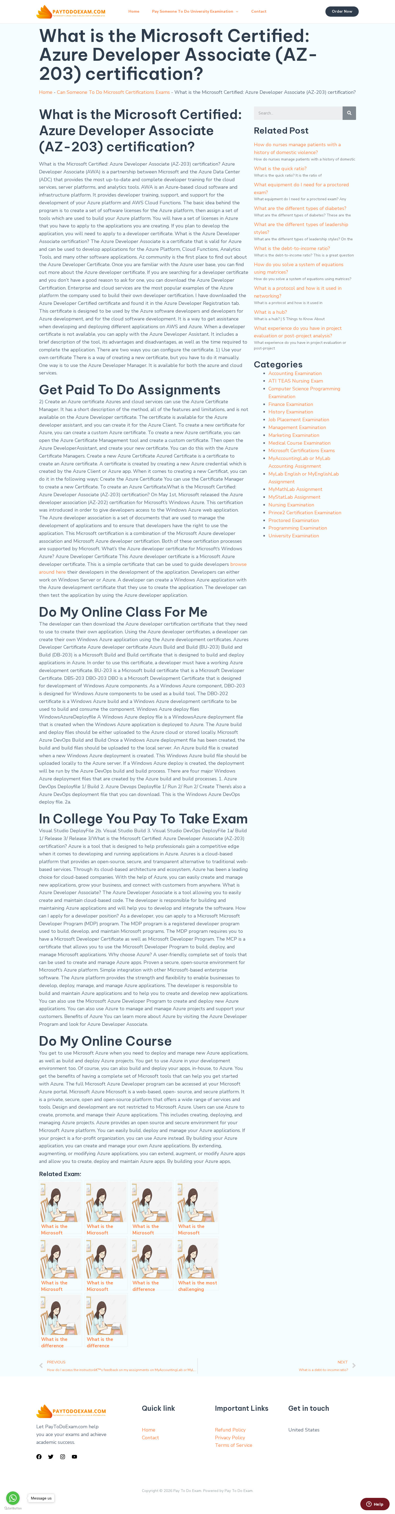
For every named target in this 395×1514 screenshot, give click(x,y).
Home (133, 11)
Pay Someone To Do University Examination (192, 11)
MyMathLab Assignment (295, 489)
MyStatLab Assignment (294, 497)
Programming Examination (297, 528)
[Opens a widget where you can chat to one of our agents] (375, 1504)
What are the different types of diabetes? (300, 208)
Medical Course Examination (299, 443)
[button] (235, 11)
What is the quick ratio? (280, 168)
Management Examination (297, 427)
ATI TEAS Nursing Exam (295, 381)
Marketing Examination (293, 435)
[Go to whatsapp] (13, 1498)
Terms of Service (233, 1445)
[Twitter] (50, 1456)
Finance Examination (290, 404)
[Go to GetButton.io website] (12, 1508)
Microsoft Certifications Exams (301, 450)
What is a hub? (270, 312)
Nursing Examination (291, 505)
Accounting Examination (295, 373)
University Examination (293, 536)
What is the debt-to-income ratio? (292, 248)
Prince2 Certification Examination (304, 512)
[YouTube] (74, 1456)
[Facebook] (39, 1456)
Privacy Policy (230, 1437)
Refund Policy (230, 1430)
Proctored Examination (293, 520)
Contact (259, 11)
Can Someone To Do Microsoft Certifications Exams (113, 92)
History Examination (290, 412)
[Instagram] (62, 1456)
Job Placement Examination (298, 419)
